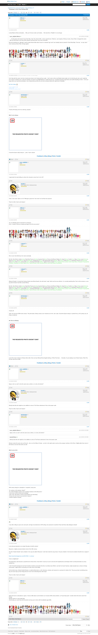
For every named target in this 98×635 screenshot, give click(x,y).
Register (24, 4)
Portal (63, 1)
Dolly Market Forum (12, 7)
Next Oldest (11, 618)
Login (19, 4)
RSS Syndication (52, 631)
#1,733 (88, 278)
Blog (49, 156)
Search (68, 1)
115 (24, 12)
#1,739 (88, 543)
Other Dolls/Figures (29, 7)
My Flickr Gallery (12, 84)
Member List (75, 1)
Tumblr (58, 156)
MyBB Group (22, 633)
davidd (23, 183)
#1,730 (88, 195)
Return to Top (27, 631)
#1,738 (88, 519)
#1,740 (88, 592)
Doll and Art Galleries (20, 7)
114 (21, 12)
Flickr (53, 156)
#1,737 (88, 426)
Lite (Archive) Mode (35, 631)
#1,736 (88, 402)
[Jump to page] (41, 12)
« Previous (15, 12)
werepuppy (24, 94)
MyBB (13, 633)
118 (31, 12)
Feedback (40, 156)
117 (28, 12)
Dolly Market (21, 631)
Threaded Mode (86, 14)
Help (89, 1)
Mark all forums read (44, 631)
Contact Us (16, 631)
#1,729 (88, 174)
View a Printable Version (14, 624)
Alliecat (22, 18)
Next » (38, 12)
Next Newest (18, 618)
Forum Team (10, 631)
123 (34, 12)
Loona (22, 63)
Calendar (83, 1)
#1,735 (88, 381)
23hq (45, 156)
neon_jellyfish (23, 162)
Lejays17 (23, 243)
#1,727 (88, 75)
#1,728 (88, 106)
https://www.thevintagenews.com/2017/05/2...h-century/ (21, 556)
